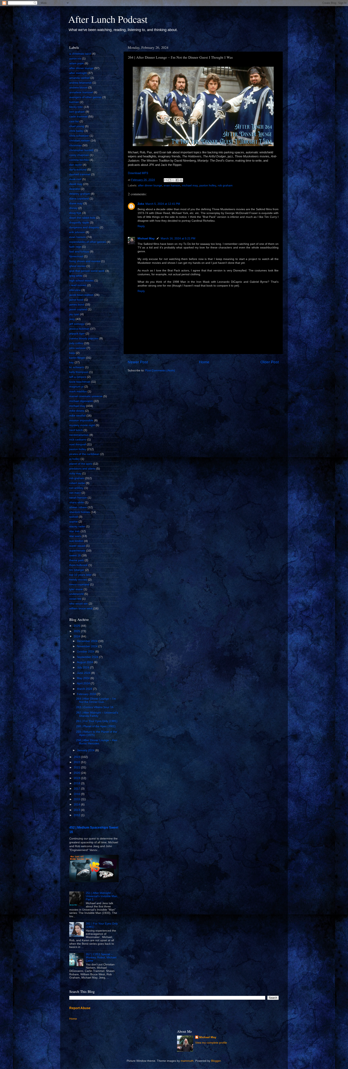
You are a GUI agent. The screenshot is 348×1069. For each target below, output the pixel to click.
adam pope (76, 63)
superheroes (77, 550)
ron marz (75, 492)
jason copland (78, 309)
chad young (76, 126)
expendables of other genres (87, 241)
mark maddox (78, 391)
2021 (77, 767)
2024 (77, 636)
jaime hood (76, 299)
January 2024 (86, 750)
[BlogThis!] (170, 180)
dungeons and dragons (84, 227)
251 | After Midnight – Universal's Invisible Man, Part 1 (102, 896)
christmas (75, 145)
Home (204, 362)
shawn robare (78, 507)
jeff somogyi (77, 323)
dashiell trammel (79, 174)
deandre (74, 188)
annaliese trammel (81, 92)
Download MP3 (138, 173)
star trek (74, 531)
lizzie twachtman (79, 381)
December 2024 (87, 641)
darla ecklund (77, 169)
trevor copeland (79, 584)
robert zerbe (77, 483)
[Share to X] (173, 180)
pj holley (74, 458)
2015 (77, 799)
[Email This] (166, 180)
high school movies (81, 280)
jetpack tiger (77, 333)
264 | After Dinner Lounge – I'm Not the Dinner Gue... (96, 700)
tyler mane (76, 589)
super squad (77, 545)
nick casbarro (77, 439)
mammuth (187, 1060)
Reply (141, 226)
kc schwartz (76, 367)
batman (74, 102)
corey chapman (79, 155)
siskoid (73, 516)
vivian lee (75, 598)
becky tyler (76, 106)
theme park (76, 560)
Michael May (146, 238)
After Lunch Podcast (107, 18)
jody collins (76, 343)
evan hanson (172, 185)
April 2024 (84, 683)
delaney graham (79, 193)
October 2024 (86, 651)
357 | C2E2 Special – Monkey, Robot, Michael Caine (101, 957)
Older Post (269, 362)
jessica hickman (79, 328)
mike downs (76, 410)
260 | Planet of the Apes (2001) (96, 726)
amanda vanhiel (79, 77)
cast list (74, 121)
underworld (76, 593)
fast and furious (79, 251)
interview (75, 290)
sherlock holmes (79, 512)
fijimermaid (76, 256)
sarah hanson (78, 497)
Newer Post (138, 362)
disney (73, 208)
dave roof (75, 179)
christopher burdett (81, 150)
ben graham (77, 111)
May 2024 (83, 678)
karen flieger (77, 357)
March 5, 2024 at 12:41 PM (162, 203)
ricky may (75, 473)
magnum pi (76, 386)
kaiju (72, 352)
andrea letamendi (80, 82)
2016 (77, 794)
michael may (190, 185)
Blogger (216, 1060)
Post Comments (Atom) (160, 370)
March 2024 (85, 688)
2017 (77, 788)
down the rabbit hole (82, 217)
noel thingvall (77, 444)
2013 (77, 809)
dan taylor (75, 164)
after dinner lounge (150, 185)
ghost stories (77, 266)
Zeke (141, 203)
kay (71, 362)
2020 (77, 772)
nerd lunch (76, 430)
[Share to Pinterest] (181, 180)
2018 (77, 783)
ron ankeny (76, 487)
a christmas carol (80, 53)
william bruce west (80, 608)
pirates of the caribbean (84, 454)
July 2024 (83, 667)
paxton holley (207, 185)
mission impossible (81, 420)
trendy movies (78, 579)
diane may (76, 203)
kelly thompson (78, 372)
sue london (76, 540)
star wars (75, 536)
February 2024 (87, 694)
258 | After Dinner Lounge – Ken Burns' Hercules (96, 742)
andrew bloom (78, 87)
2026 (77, 625)
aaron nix (75, 58)
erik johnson (77, 232)
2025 (77, 631)
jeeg (72, 319)
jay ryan (74, 314)
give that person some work (87, 270)
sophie (73, 521)
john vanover (77, 348)
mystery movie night (82, 425)
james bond (76, 304)
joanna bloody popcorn (83, 338)
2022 (77, 762)
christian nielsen (79, 140)
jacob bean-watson (81, 294)
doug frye (75, 212)
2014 (77, 804)
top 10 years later (80, 574)
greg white (76, 275)
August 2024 (85, 662)
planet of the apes (80, 463)
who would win (78, 603)
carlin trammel (78, 116)
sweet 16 (75, 555)
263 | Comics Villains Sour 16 (94, 707)
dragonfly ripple (79, 222)
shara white (76, 502)
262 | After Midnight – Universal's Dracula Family (97, 714)
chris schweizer (79, 135)
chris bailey (76, 130)
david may (75, 184)
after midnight (78, 73)
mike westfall (77, 415)
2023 (77, 756)
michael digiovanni (81, 401)
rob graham (225, 185)
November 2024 (87, 646)
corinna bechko (79, 159)
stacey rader (77, 526)
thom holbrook (78, 565)
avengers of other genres (85, 97)
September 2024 (88, 657)
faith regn (75, 246)
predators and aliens (82, 468)
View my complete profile (211, 1042)
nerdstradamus (79, 434)
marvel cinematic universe (86, 396)
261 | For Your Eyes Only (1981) (96, 721)
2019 (77, 778)
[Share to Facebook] (177, 180)
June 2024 (84, 672)
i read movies (77, 285)
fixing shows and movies (84, 261)
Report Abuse (79, 1008)
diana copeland (79, 198)
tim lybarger (76, 569)
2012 (77, 815)
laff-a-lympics (77, 376)
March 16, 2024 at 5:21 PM (178, 238)
